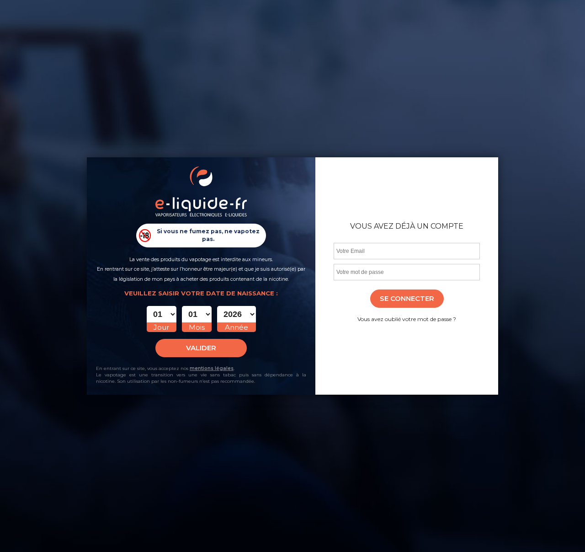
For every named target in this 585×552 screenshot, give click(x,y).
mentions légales (212, 368)
